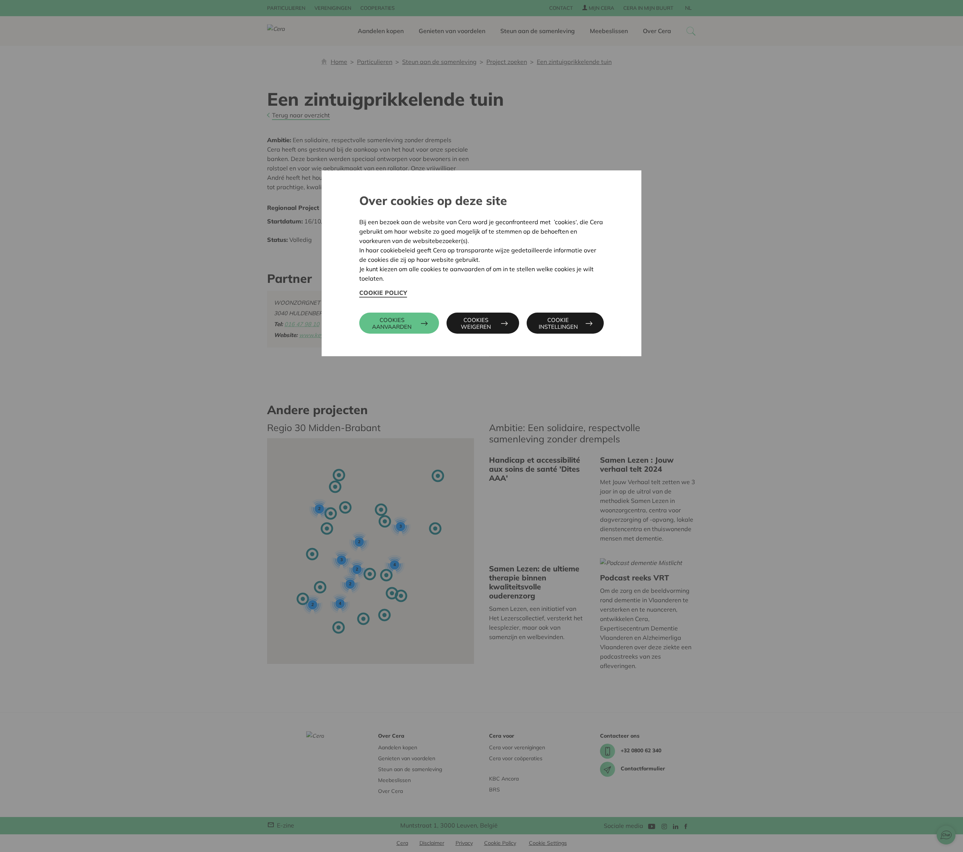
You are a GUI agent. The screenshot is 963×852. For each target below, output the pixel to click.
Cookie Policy (383, 292)
